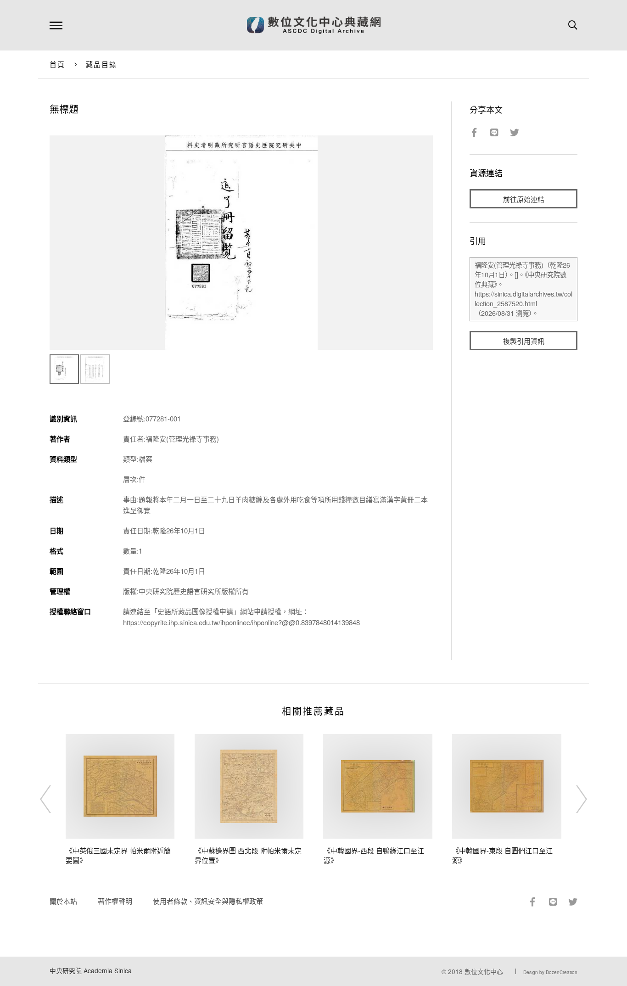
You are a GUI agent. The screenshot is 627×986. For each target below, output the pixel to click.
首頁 (58, 64)
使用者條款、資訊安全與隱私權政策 (208, 901)
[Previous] (54, 799)
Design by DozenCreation (550, 972)
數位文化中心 (484, 971)
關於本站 (63, 901)
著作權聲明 (115, 901)
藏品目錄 (102, 64)
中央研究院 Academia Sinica (91, 970)
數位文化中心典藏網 (314, 25)
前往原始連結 (523, 199)
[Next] (573, 799)
